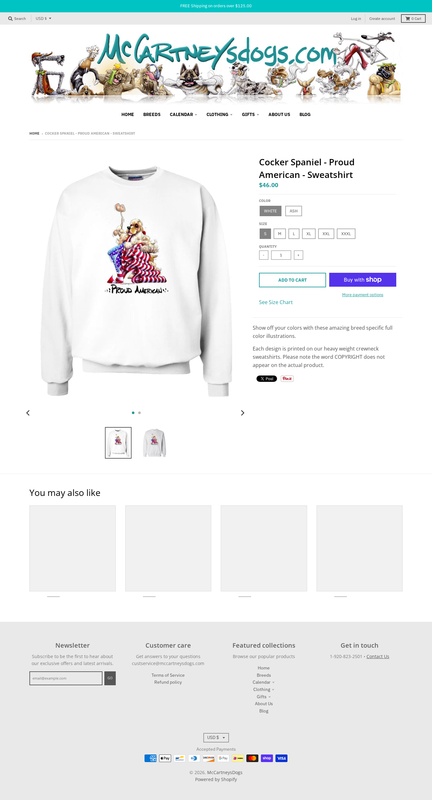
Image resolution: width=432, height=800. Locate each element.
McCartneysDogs (225, 772)
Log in (356, 18)
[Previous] (29, 413)
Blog (263, 711)
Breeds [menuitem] (152, 114)
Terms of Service (168, 675)
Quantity (268, 246)
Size (263, 224)
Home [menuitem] (127, 114)
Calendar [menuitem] (181, 114)
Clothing (261, 689)
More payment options (362, 294)
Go (110, 678)
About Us (264, 703)
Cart (416, 18)
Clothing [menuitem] (217, 114)
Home (34, 133)
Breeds (264, 675)
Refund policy (168, 682)
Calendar (261, 682)
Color (264, 200)
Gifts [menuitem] (248, 114)
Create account (382, 18)
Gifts (262, 696)
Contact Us (378, 656)
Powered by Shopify (216, 779)
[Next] (243, 413)
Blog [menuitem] (305, 114)
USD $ (41, 18)
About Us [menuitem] (279, 114)
